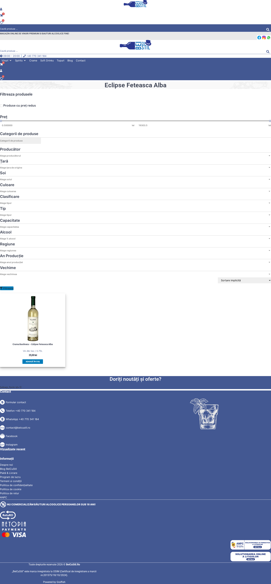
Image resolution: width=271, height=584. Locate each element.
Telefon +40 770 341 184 (20, 410)
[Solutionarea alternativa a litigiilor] (250, 545)
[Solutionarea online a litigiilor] (250, 557)
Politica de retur (9, 493)
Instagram (12, 444)
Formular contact (16, 402)
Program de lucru (10, 477)
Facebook (12, 436)
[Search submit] (268, 29)
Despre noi (6, 464)
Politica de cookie (10, 489)
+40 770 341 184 (36, 56)
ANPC (3, 497)
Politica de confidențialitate (16, 485)
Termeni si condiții (11, 481)
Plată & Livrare (8, 472)
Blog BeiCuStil (8, 468)
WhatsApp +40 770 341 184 (22, 419)
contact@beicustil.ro (18, 427)
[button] (6, 60)
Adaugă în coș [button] (33, 362)
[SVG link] (135, 3)
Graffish (61, 582)
